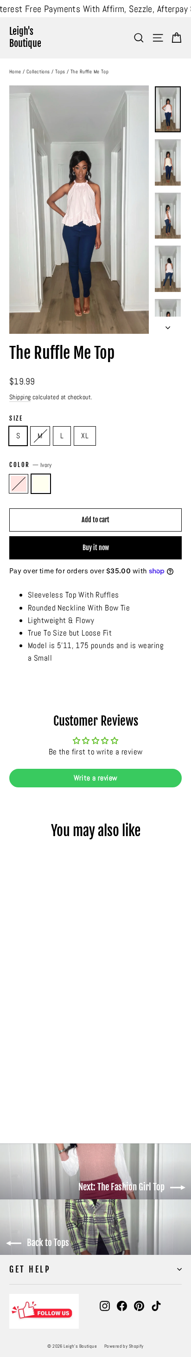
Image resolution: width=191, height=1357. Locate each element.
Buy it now (96, 548)
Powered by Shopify (124, 1346)
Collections (38, 71)
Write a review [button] (96, 778)
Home (15, 71)
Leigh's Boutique (25, 37)
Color (30, 465)
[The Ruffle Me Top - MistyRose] (14, 1097)
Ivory (41, 483)
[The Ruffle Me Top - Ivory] (24, 1097)
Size (16, 418)
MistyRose (18, 483)
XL (85, 436)
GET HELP (30, 1269)
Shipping (20, 397)
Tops (60, 71)
